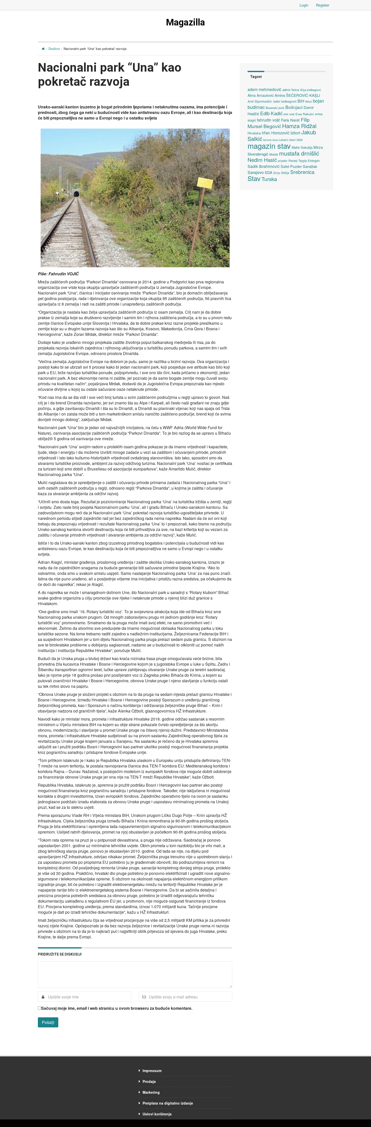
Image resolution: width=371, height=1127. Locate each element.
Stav (254, 178)
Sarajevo (256, 172)
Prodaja (149, 1081)
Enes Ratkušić (305, 114)
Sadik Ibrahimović (264, 166)
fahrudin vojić (268, 120)
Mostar (273, 154)
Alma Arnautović (261, 95)
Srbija (285, 172)
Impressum (152, 1070)
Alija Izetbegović (310, 90)
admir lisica (290, 89)
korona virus (270, 140)
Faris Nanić (290, 120)
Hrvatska (254, 133)
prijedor (282, 161)
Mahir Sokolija (302, 147)
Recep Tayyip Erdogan (304, 160)
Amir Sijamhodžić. (260, 101)
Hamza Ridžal (299, 126)
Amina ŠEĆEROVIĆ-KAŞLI (297, 95)
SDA (268, 172)
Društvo (54, 48)
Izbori (295, 132)
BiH (301, 101)
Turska (269, 179)
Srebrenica (302, 171)
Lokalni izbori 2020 (291, 140)
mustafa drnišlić (299, 153)
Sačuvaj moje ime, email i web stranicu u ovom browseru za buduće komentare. (116, 1008)
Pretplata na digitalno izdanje (168, 1103)
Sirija (276, 173)
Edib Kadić (271, 113)
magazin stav (269, 145)
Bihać (308, 101)
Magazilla (185, 22)
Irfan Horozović (275, 133)
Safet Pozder (291, 166)
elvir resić (289, 114)
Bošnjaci (294, 107)
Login (304, 5)
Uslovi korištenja (157, 1113)
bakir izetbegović (285, 101)
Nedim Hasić (262, 159)
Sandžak (310, 166)
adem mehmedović (264, 89)
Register (322, 5)
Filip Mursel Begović (279, 122)
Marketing (151, 1092)
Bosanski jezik (275, 108)
